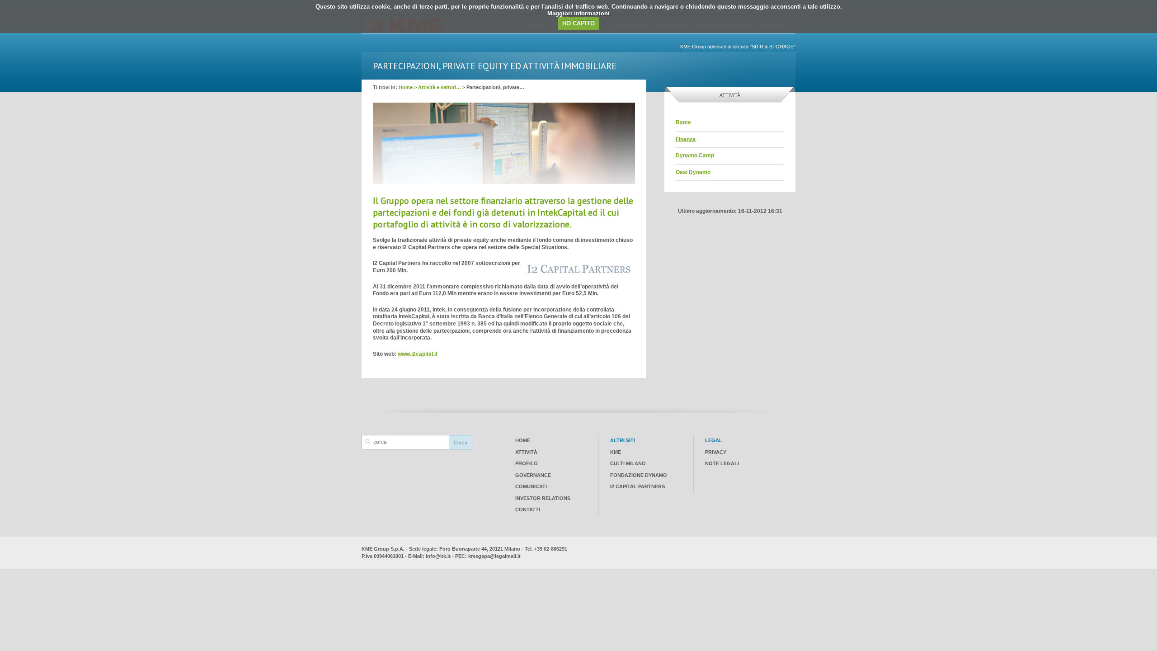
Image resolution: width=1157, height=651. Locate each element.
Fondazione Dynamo (638, 475)
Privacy (715, 452)
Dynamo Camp (695, 155)
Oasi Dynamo (693, 172)
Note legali (722, 463)
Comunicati (531, 486)
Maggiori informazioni (578, 13)
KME (615, 452)
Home (406, 87)
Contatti (527, 509)
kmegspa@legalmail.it (494, 556)
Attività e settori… (439, 87)
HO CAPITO (578, 23)
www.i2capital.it (417, 354)
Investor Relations (542, 498)
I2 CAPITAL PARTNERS (637, 486)
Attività (526, 452)
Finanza (686, 139)
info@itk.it (438, 556)
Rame (683, 122)
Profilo (526, 463)
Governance (533, 475)
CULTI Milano (628, 463)
